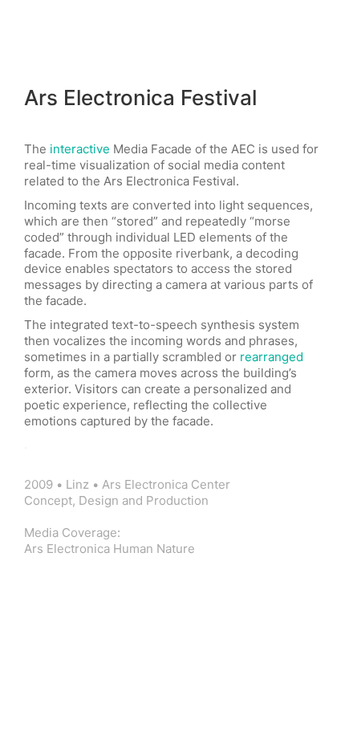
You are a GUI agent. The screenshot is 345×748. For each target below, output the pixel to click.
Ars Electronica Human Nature (109, 548)
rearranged (271, 356)
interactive (80, 149)
